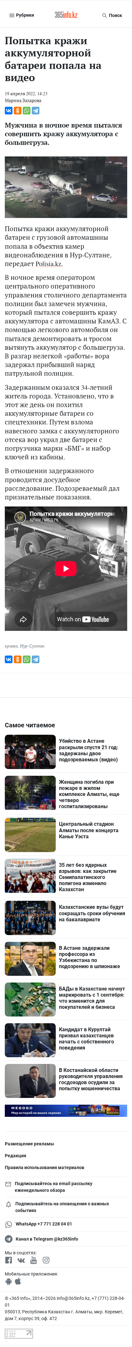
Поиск (115, 15)
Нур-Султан (32, 646)
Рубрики (24, 15)
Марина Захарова (23, 100)
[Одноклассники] (17, 110)
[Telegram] (35, 110)
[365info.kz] (66, 15)
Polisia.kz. (49, 263)
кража (11, 646)
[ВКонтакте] (8, 110)
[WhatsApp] (26, 110)
